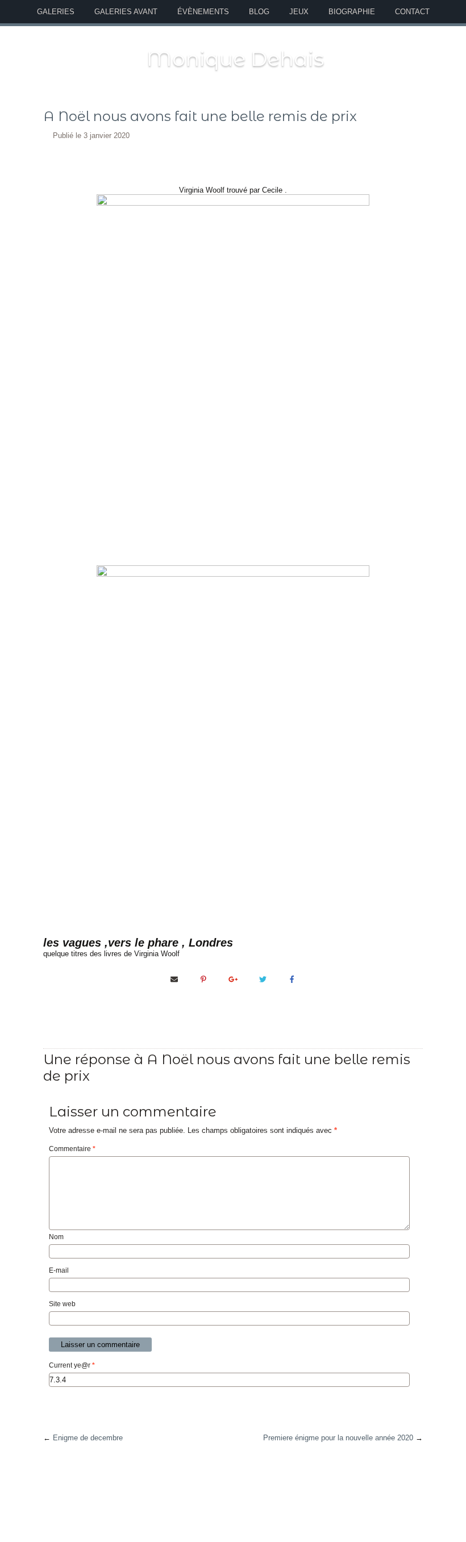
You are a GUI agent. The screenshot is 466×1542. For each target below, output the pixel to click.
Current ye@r (72, 1365)
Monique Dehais (235, 58)
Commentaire (72, 1149)
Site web (62, 1304)
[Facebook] (292, 979)
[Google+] (233, 979)
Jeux (299, 11)
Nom (56, 1237)
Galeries (55, 11)
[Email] (174, 979)
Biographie (351, 11)
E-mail (59, 1270)
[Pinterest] (203, 979)
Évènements (203, 11)
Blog (259, 11)
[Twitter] (262, 979)
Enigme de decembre (88, 1437)
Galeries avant (125, 11)
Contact (412, 11)
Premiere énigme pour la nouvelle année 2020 (338, 1437)
